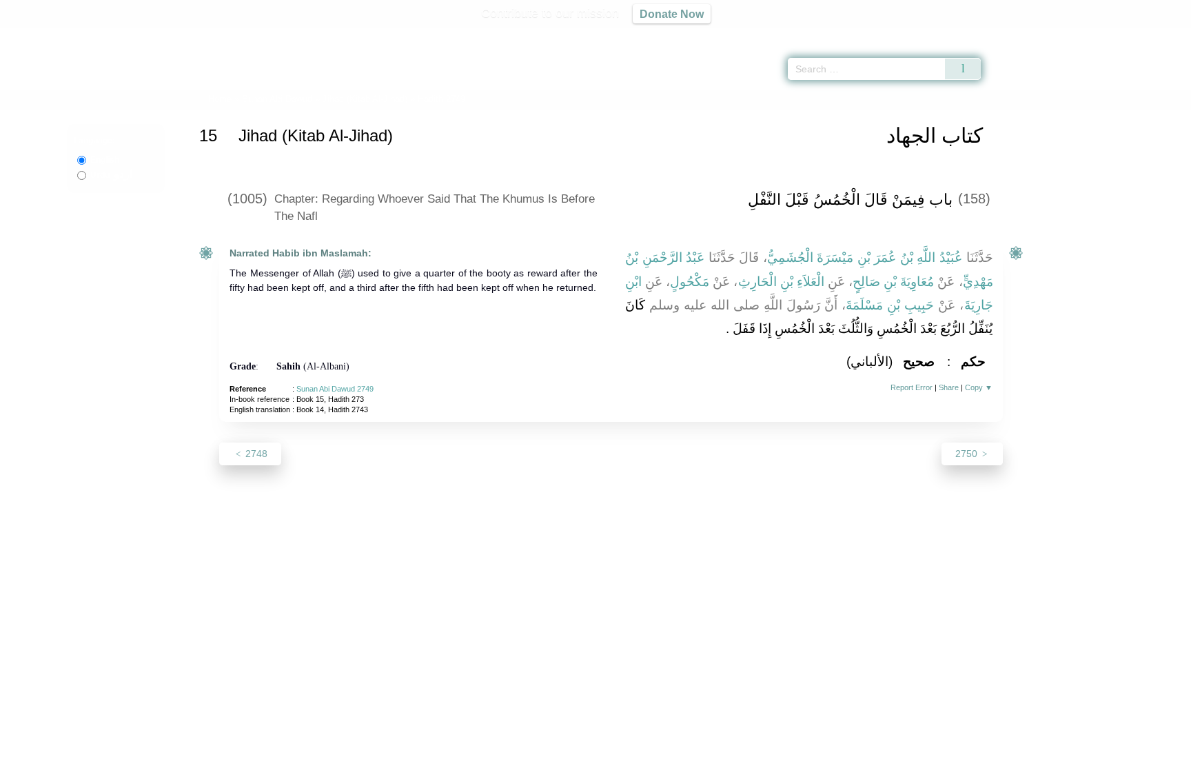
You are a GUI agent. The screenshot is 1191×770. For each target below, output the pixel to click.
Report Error (911, 387)
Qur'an (1019, 34)
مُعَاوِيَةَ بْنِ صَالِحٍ (893, 281)
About (450, 757)
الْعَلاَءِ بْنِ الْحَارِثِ (781, 281)
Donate (685, 757)
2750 (967, 453)
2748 (255, 453)
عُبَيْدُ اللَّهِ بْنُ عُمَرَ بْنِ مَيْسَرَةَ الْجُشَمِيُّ (864, 257)
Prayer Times (1109, 34)
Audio (1157, 34)
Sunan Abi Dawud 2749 (335, 389)
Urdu (111, 175)
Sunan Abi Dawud (277, 99)
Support (528, 757)
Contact (640, 757)
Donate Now (672, 14)
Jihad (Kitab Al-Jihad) (365, 99)
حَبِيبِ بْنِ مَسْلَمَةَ (890, 305)
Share (949, 387)
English (104, 160)
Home (220, 99)
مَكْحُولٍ (689, 281)
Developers (584, 757)
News (487, 757)
